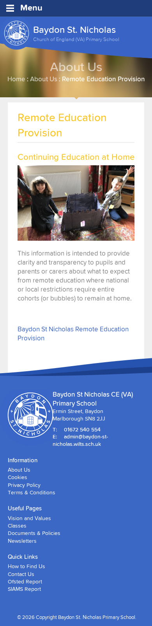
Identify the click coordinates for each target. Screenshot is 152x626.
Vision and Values (29, 518)
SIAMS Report (24, 589)
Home (16, 79)
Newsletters (22, 541)
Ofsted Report (25, 581)
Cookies (17, 477)
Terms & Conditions (31, 492)
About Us (43, 79)
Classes (17, 525)
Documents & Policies (34, 533)
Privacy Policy (24, 485)
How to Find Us (26, 566)
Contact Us (21, 574)
